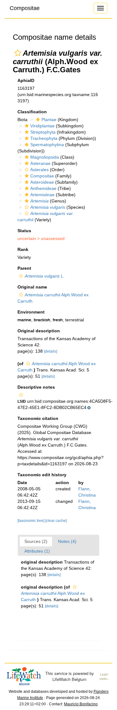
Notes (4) (67, 541)
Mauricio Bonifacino (81, 704)
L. (45, 275)
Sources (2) (35, 541)
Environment (31, 311)
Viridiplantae (42, 125)
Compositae (25, 8)
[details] (50, 351)
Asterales (39, 169)
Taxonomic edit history (41, 474)
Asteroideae (42, 182)
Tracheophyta (43, 138)
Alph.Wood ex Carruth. (53, 596)
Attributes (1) (37, 551)
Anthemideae (43, 188)
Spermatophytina (47, 144)
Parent (24, 268)
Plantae (48, 119)
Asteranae (40, 163)
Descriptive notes (36, 387)
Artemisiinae (42, 194)
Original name (32, 286)
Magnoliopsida (44, 157)
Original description (38, 330)
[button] (18, 53)
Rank (22, 249)
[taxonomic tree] (31, 520)
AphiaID (25, 80)
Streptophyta (43, 132)
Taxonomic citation (37, 418)
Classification (32, 111)
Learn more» (104, 676)
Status (24, 230)
